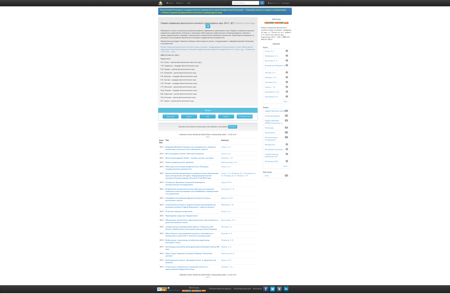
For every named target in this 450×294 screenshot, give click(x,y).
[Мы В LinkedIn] (286, 289)
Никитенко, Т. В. (227, 189)
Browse (179, 3)
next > (208, 137)
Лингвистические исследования (271, 138)
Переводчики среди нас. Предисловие (181, 215)
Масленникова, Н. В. (229, 162)
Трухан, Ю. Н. (226, 182)
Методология (270, 144)
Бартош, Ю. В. (227, 198)
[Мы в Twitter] (272, 289)
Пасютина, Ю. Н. (228, 253)
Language (285, 3)
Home (170, 3)
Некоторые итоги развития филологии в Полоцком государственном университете (186, 167)
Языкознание (270, 132)
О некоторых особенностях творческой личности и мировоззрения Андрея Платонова (186, 268)
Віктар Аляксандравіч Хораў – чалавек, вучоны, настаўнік (189, 158)
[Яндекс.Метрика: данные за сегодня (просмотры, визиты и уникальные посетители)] (174, 289)
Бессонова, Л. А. (271, 60)
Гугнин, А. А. (226, 147)
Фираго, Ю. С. (226, 260)
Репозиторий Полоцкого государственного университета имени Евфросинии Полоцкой (201, 9)
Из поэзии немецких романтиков (178, 211)
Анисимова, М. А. (271, 96)
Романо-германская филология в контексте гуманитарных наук (192, 12)
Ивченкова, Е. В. (227, 204)
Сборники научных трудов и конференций (266, 9)
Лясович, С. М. (242, 175)
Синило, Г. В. (270, 87)
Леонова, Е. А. (226, 226)
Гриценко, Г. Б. (227, 267)
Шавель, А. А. (226, 246)
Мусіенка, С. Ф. (227, 158)
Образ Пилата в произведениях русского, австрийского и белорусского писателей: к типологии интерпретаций (189, 234)
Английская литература (274, 149)
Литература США (271, 161)
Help (188, 3)
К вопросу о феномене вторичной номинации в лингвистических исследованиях (185, 183)
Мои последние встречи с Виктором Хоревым (184, 153)
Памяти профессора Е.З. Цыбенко (179, 162)
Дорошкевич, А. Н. (228, 220)
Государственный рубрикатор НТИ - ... (272, 155)
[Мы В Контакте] (279, 289)
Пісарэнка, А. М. (227, 240)
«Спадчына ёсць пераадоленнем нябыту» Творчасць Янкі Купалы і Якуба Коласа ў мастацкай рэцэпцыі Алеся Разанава (191, 227)
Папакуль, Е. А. (271, 77)
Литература (269, 128)
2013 (267, 175)
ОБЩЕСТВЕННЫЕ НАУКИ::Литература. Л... (274, 121)
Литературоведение (272, 116)
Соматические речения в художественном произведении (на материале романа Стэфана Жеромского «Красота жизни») (190, 205)
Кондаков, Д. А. (238, 173)
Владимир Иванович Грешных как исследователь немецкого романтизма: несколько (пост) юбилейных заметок (190, 148)
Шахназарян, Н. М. (272, 92)
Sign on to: (274, 3)
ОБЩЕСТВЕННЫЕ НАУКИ (275, 111)
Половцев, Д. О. (230, 175)
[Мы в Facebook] (265, 289)
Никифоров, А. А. (271, 56)
